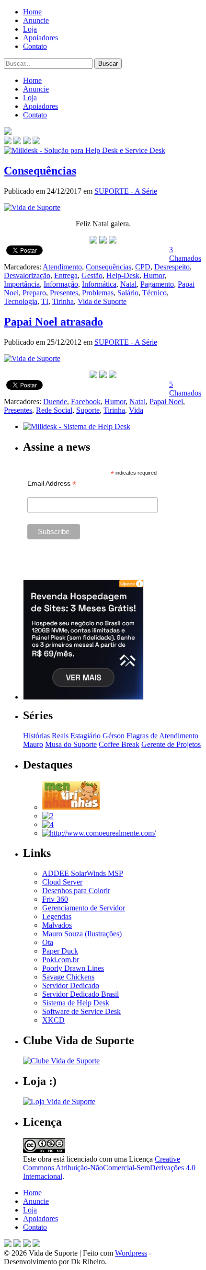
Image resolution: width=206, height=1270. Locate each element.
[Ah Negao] (48, 824)
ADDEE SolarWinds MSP (82, 873)
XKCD (53, 1020)
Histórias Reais (46, 736)
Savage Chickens (68, 977)
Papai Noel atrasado (53, 321)
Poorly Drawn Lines (73, 968)
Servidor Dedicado (70, 985)
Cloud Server (62, 882)
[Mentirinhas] (71, 807)
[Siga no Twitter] (27, 142)
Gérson (114, 736)
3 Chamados (185, 253)
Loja (30, 29)
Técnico (154, 293)
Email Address (51, 483)
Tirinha (63, 301)
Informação (61, 284)
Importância (22, 284)
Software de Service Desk (81, 1011)
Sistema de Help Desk (75, 1003)
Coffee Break (119, 744)
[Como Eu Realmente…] (99, 833)
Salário (127, 293)
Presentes (64, 293)
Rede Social (54, 410)
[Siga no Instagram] (36, 1244)
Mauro (33, 744)
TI (44, 301)
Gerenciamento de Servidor (83, 908)
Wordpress (131, 1253)
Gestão (92, 275)
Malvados (57, 925)
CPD (142, 267)
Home (32, 12)
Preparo (34, 293)
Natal (128, 284)
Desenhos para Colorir (76, 890)
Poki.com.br (60, 959)
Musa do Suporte (71, 744)
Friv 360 (55, 899)
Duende (55, 401)
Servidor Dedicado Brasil (80, 994)
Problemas (98, 293)
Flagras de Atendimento (162, 736)
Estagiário (85, 736)
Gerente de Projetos (171, 744)
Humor (153, 275)
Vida (136, 410)
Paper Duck (60, 951)
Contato (35, 46)
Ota (47, 942)
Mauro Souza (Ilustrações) (82, 934)
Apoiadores (40, 38)
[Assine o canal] (36, 142)
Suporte (88, 410)
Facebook (86, 401)
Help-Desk (122, 275)
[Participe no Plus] (27, 1244)
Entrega (66, 275)
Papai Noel (166, 401)
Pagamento (157, 284)
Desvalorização (27, 275)
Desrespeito (172, 267)
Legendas (56, 916)
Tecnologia (20, 301)
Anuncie (36, 20)
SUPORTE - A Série (125, 191)
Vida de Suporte (102, 301)
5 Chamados (185, 388)
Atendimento (62, 267)
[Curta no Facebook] (17, 142)
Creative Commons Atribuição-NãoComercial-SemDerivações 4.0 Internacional (109, 1167)
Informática (99, 284)
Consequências (40, 170)
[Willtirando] (48, 816)
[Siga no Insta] (7, 142)
